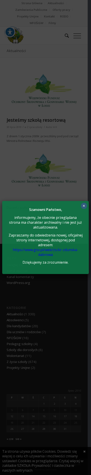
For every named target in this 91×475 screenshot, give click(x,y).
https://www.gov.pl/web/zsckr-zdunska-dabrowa (45, 252)
